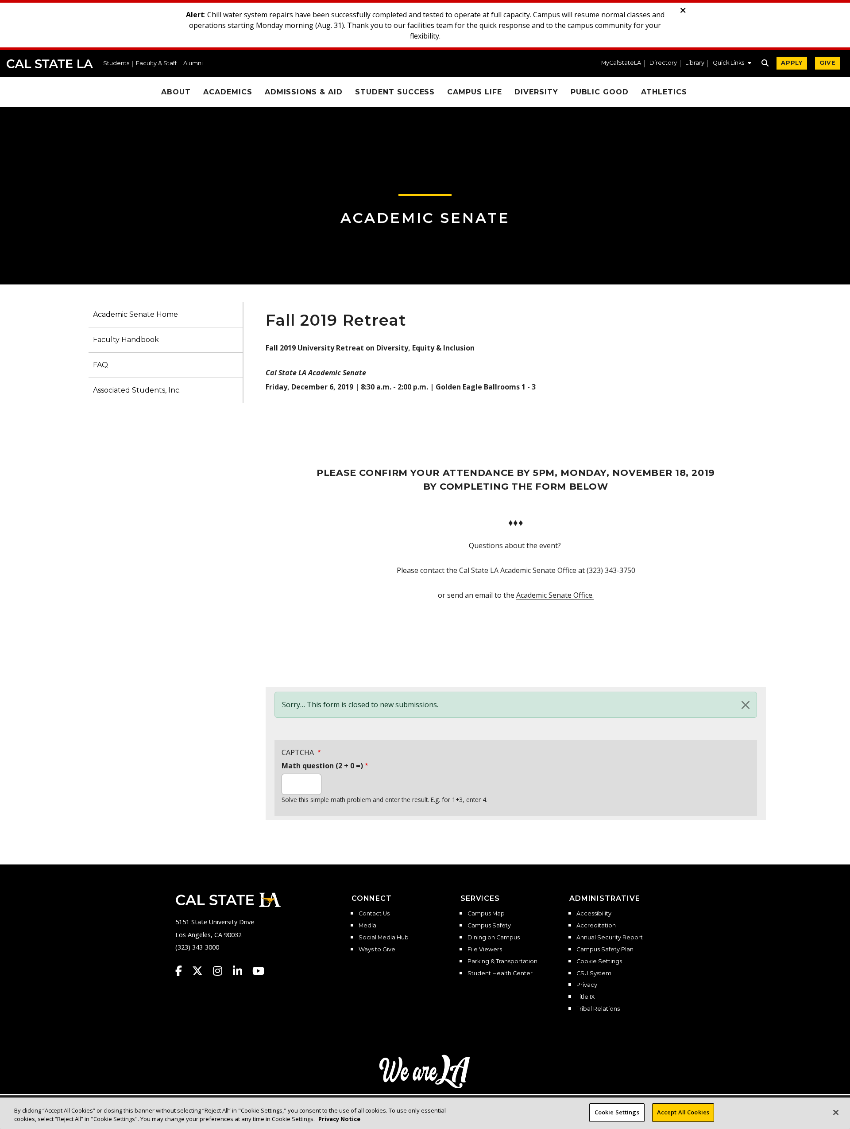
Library (694, 63)
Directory (663, 63)
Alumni (193, 63)
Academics (227, 92)
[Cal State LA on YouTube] (258, 971)
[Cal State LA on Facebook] (182, 971)
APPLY (792, 62)
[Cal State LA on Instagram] (222, 971)
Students (116, 63)
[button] (732, 63)
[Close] (745, 705)
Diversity (536, 92)
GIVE (827, 62)
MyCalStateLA (621, 63)
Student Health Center (500, 973)
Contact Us (374, 914)
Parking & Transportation (502, 961)
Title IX (585, 997)
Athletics (664, 92)
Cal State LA (50, 63)
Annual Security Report (609, 937)
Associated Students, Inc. (137, 390)
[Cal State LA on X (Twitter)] (201, 971)
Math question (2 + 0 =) (322, 765)
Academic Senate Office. (555, 595)
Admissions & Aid (304, 92)
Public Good (600, 92)
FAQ (100, 365)
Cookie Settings (599, 961)
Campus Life (474, 92)
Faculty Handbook (126, 339)
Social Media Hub (384, 937)
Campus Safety (489, 926)
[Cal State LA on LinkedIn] (242, 971)
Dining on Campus (494, 937)
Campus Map (486, 914)
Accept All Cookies (683, 1112)
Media (367, 926)
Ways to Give (377, 949)
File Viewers (485, 949)
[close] (683, 10)
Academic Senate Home (135, 314)
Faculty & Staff (156, 63)
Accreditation (596, 926)
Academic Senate (425, 217)
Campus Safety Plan (605, 949)
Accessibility (593, 914)
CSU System (593, 973)
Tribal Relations (598, 1009)
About (176, 92)
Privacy (586, 985)
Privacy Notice (339, 1119)
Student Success (395, 92)
